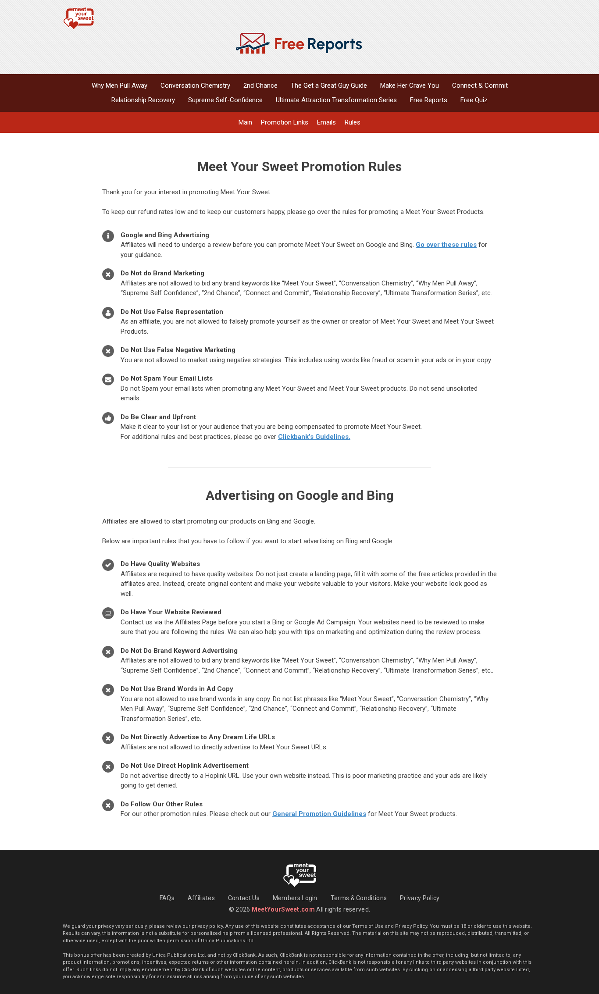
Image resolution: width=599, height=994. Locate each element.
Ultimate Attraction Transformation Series (336, 100)
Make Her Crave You (409, 85)
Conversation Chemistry (195, 85)
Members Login (295, 897)
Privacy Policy (419, 897)
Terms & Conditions (359, 897)
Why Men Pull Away (119, 85)
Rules (352, 122)
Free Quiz (474, 100)
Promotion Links (284, 122)
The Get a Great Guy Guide (329, 85)
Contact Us (244, 897)
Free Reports (428, 100)
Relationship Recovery (143, 100)
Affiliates (201, 897)
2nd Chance (260, 85)
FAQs (167, 897)
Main (245, 122)
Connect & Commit (480, 85)
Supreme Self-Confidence (225, 100)
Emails (326, 122)
